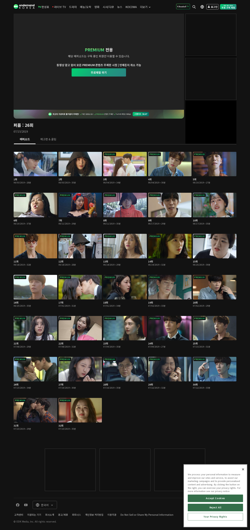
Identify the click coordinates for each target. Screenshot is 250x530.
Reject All (215, 507)
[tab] (25, 139)
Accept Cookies (215, 498)
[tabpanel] (125, 293)
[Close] (243, 469)
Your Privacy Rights (215, 516)
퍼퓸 (17, 125)
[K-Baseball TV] (183, 6)
